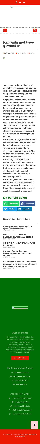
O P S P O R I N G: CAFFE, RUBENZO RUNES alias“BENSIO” (18, 236)
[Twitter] (24, 2)
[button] (5, 30)
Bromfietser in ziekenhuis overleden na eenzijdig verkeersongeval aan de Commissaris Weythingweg (19, 264)
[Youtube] (20, 2)
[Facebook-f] (16, 2)
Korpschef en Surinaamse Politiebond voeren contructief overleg (17, 253)
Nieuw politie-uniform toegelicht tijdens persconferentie (17, 227)
